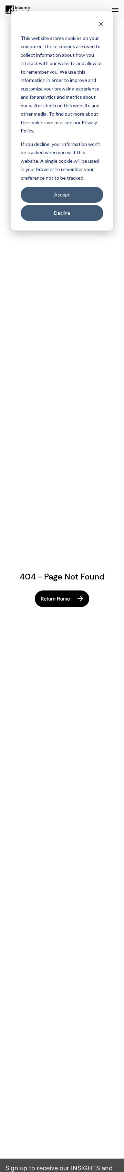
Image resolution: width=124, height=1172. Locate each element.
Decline (62, 213)
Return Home (55, 598)
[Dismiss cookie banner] (101, 25)
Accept (62, 195)
